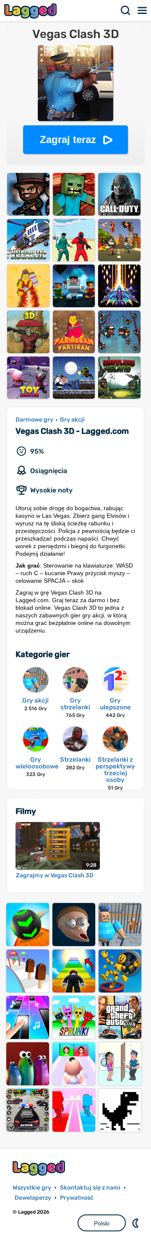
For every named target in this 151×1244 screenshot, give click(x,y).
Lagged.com (40, 1168)
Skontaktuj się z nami (90, 1187)
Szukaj (125, 10)
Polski (101, 1223)
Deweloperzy (33, 1197)
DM (136, 1222)
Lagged (31, 11)
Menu (142, 10)
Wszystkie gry (32, 1187)
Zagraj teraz (68, 139)
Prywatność (77, 1197)
